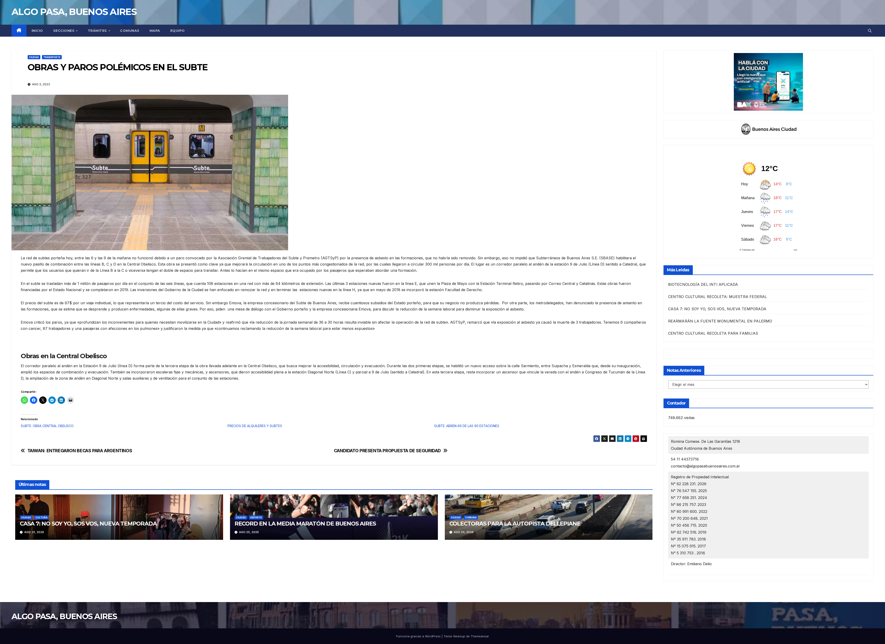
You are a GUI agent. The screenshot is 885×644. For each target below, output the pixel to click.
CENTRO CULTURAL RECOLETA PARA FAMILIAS (713, 333)
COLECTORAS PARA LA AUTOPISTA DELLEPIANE (514, 523)
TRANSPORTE (51, 57)
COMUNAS (129, 31)
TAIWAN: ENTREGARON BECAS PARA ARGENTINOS (79, 450)
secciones (64, 31)
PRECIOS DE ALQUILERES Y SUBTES (254, 426)
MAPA (155, 31)
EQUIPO (177, 31)
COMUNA (471, 517)
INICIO (37, 31)
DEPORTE (256, 517)
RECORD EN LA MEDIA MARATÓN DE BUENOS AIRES (305, 523)
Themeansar (480, 636)
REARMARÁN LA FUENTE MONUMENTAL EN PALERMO (720, 321)
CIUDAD (34, 57)
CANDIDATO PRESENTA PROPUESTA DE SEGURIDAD (387, 450)
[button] (870, 30)
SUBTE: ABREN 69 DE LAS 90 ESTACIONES (466, 426)
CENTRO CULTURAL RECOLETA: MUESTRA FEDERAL (717, 296)
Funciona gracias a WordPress (419, 636)
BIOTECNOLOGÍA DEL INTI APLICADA (703, 284)
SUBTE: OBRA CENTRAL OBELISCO (47, 426)
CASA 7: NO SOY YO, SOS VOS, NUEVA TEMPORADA (88, 523)
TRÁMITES (98, 31)
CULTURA (41, 517)
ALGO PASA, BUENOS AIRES (74, 11)
